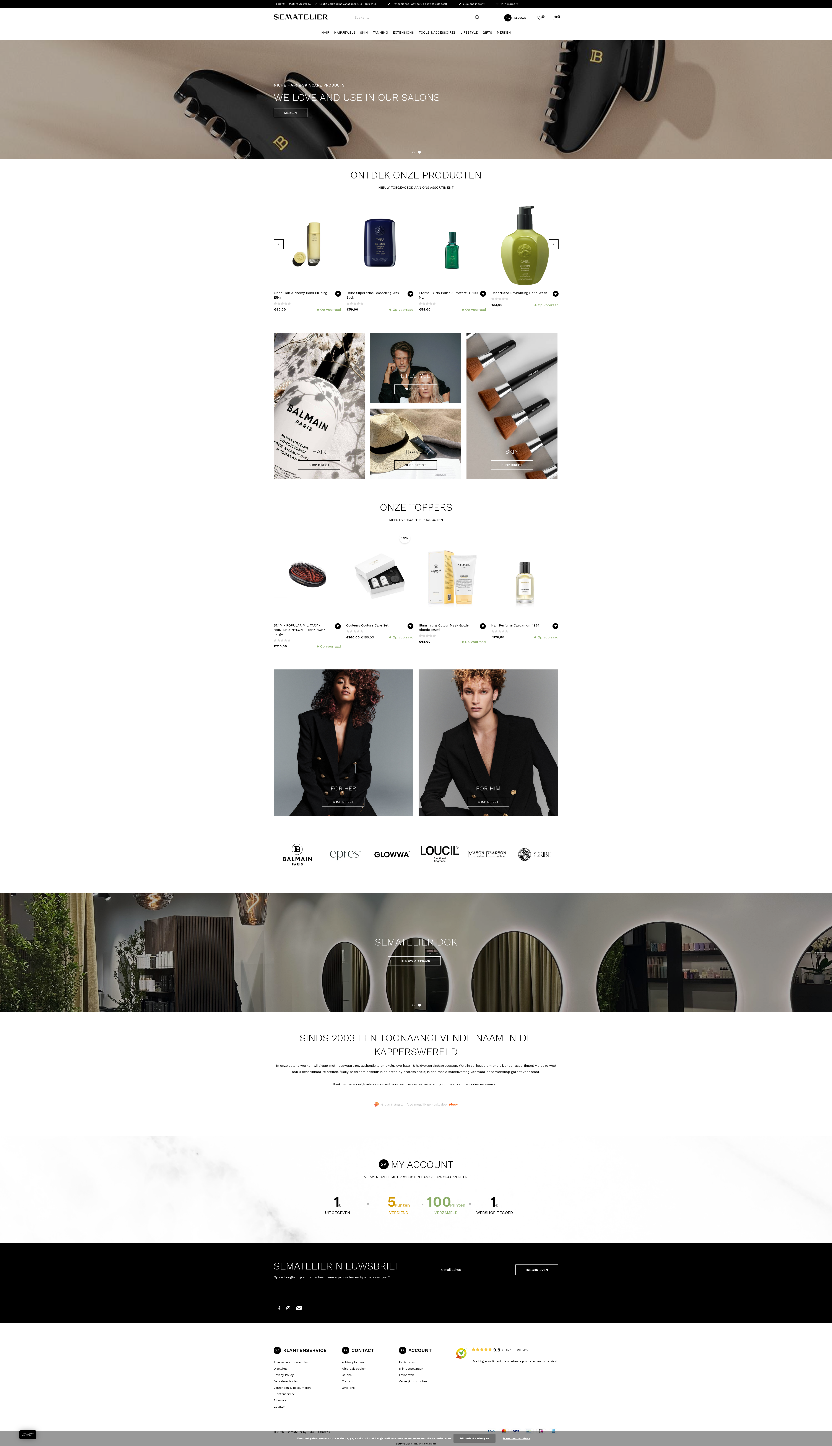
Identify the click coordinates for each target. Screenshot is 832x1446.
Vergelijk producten (413, 1381)
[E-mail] (299, 1308)
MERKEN (504, 32)
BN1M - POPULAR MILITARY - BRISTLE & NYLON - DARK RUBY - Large (301, 629)
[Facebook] (279, 1308)
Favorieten (406, 1375)
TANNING (380, 32)
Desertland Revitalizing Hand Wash (519, 293)
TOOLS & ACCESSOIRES (437, 32)
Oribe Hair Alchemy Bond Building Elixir (300, 295)
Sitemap (280, 1400)
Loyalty (279, 1406)
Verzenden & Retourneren (292, 1387)
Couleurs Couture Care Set (367, 625)
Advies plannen (353, 1362)
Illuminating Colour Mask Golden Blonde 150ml (445, 627)
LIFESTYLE (469, 32)
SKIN (364, 32)
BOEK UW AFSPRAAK (414, 961)
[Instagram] (288, 1308)
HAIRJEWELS (344, 32)
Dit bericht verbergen (474, 1438)
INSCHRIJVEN (537, 1270)
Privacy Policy (284, 1375)
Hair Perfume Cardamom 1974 (515, 625)
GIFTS (487, 32)
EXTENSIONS (403, 32)
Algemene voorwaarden (291, 1362)
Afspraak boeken (354, 1368)
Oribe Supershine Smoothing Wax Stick (372, 295)
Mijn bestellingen (411, 1368)
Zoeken (477, 17)
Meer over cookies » (516, 1438)
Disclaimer (281, 1368)
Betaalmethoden (286, 1381)
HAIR (325, 32)
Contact (348, 1381)
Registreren (407, 1362)
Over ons (348, 1387)
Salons (280, 3)
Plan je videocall (300, 3)
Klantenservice (284, 1394)
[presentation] (279, 244)
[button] (413, 152)
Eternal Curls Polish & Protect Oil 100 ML (448, 295)
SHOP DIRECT (319, 465)
